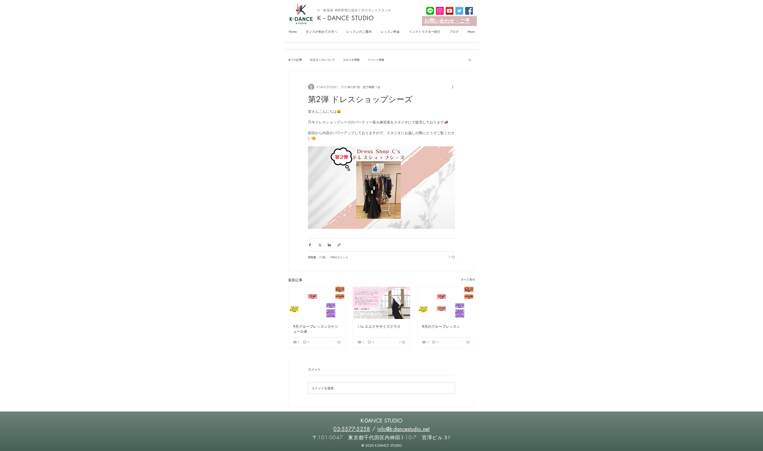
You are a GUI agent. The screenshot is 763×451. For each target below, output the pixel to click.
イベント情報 (376, 60)
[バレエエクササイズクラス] (381, 303)
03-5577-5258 (351, 429)
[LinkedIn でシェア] (329, 245)
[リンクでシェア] (339, 245)
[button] (470, 59)
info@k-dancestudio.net (403, 429)
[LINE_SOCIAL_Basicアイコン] (430, 11)
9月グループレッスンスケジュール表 (315, 329)
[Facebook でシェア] (310, 245)
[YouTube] (449, 11)
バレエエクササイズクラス (379, 326)
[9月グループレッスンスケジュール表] (317, 303)
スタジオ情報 (351, 60)
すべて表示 (468, 279)
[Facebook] (469, 11)
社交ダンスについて (322, 60)
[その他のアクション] (452, 87)
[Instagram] (440, 11)
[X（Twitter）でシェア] (319, 245)
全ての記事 (295, 60)
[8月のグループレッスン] (446, 303)
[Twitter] (459, 11)
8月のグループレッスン (441, 326)
